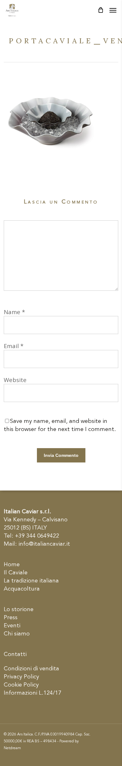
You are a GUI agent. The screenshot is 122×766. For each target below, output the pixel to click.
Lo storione (18, 609)
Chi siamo (17, 634)
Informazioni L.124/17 (32, 693)
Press (11, 617)
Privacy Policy (21, 677)
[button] (112, 10)
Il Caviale (16, 573)
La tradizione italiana (31, 581)
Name (14, 312)
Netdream (12, 748)
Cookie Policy (21, 685)
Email (13, 346)
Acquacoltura (22, 589)
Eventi (12, 626)
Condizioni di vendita (31, 669)
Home (12, 564)
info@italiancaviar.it (44, 544)
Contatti (15, 654)
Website (15, 380)
